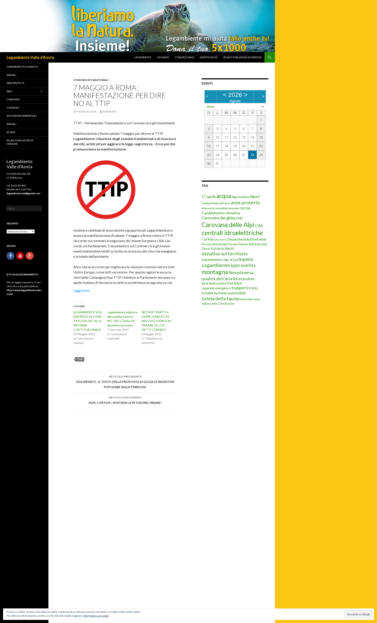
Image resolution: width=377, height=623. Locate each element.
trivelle (207, 293)
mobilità (248, 265)
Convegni (13, 107)
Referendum (243, 279)
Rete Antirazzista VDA (217, 283)
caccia (244, 208)
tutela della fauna (220, 298)
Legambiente (143, 57)
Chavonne (13, 99)
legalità (246, 259)
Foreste (233, 244)
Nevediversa (241, 272)
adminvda (109, 111)
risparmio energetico (216, 288)
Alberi (255, 196)
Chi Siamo (163, 57)
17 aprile (209, 196)
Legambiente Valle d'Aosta (30, 57)
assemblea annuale (227, 208)
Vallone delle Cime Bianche (218, 303)
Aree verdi (208, 208)
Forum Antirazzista (252, 244)
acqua (223, 195)
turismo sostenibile (230, 293)
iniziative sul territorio (225, 253)
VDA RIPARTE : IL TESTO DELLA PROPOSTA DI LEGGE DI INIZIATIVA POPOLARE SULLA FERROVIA (125, 382)
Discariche (220, 239)
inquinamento (212, 259)
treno (253, 288)
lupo (235, 265)
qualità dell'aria (217, 278)
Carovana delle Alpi (228, 224)
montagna (215, 271)
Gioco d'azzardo (213, 248)
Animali (11, 74)
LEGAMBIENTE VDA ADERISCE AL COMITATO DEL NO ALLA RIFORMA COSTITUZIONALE (88, 320)
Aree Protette (15, 83)
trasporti (239, 287)
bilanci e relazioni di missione (242, 57)
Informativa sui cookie (96, 615)
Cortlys (208, 239)
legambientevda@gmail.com (23, 193)
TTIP (80, 359)
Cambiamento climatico (221, 213)
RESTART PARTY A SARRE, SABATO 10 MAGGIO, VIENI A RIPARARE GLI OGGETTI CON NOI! (157, 320)
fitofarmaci (220, 244)
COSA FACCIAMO (184, 57)
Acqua (11, 132)
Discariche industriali (242, 239)
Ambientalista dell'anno (216, 203)
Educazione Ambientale (22, 115)
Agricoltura (240, 197)
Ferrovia (207, 244)
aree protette (245, 202)
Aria (9, 91)
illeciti (229, 248)
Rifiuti (238, 283)
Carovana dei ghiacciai (222, 217)
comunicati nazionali (90, 80)
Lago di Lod (230, 259)
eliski (262, 239)
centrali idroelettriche (232, 232)
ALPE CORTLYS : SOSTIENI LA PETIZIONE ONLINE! (125, 400)
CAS (259, 225)
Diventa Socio (209, 57)
